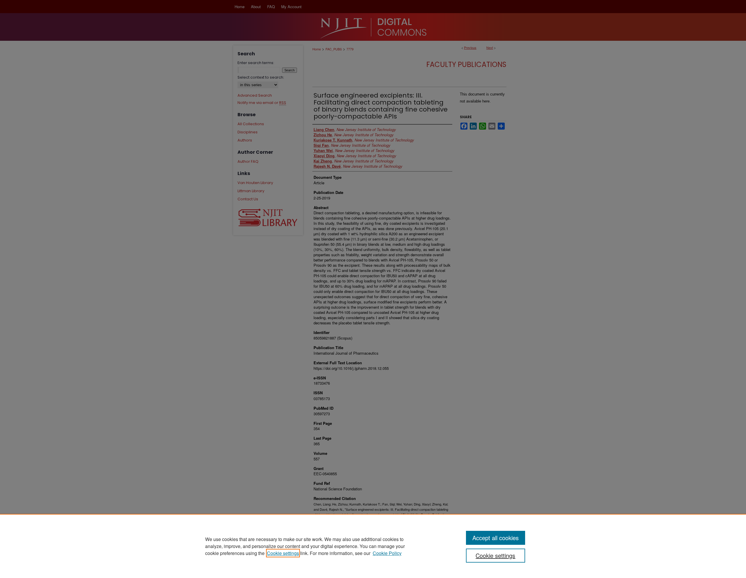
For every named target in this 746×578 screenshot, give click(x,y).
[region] (373, 546)
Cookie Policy (387, 553)
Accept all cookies (495, 537)
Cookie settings (283, 553)
